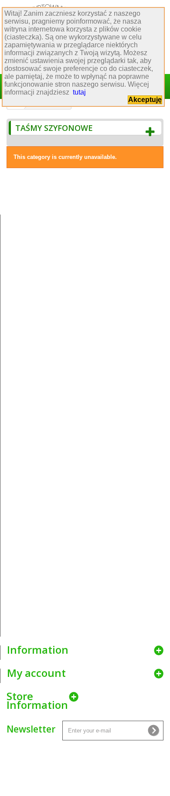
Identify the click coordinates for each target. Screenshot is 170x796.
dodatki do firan (88, 498)
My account (36, 673)
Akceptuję (145, 99)
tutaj (79, 92)
